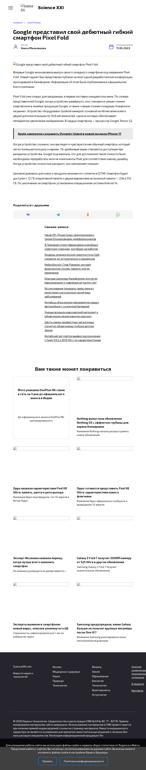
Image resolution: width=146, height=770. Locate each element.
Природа (58, 680)
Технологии (60, 685)
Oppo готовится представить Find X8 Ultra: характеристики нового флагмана (103, 492)
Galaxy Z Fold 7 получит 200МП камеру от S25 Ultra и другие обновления (104, 560)
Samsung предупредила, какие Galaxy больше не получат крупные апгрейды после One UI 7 (104, 628)
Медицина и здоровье (66, 671)
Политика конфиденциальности (84, 761)
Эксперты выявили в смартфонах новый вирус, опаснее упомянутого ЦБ (40, 626)
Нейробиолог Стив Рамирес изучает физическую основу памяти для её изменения (67, 268)
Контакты (137, 690)
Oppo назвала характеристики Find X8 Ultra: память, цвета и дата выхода (40, 490)
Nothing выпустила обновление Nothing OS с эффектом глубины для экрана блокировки (103, 422)
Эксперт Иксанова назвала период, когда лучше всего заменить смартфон (38, 562)
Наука (56, 676)
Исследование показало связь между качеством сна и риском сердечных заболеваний (69, 292)
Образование (100, 676)
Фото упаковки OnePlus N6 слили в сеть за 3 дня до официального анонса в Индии (41, 393)
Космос (57, 666)
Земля (96, 671)
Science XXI (51, 7)
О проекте (138, 683)
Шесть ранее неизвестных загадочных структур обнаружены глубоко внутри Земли (69, 326)
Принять (47, 761)
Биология (98, 680)
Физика (96, 666)
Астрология (99, 694)
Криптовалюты (101, 690)
